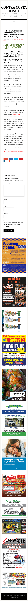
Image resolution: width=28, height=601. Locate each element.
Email (5, 206)
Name (5, 199)
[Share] (4, 161)
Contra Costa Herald (14, 9)
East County (12, 167)
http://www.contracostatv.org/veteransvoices (13, 151)
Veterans (18, 167)
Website (6, 213)
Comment (7, 184)
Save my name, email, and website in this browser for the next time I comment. (13, 224)
